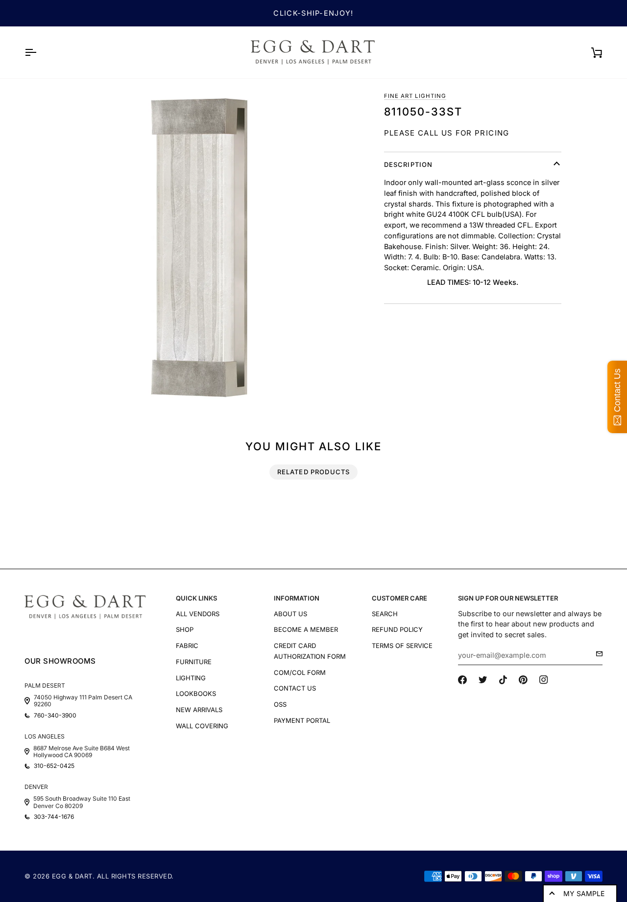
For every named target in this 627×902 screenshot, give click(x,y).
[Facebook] (462, 679)
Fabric (187, 645)
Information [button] (296, 598)
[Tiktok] (503, 679)
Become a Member (306, 629)
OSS (280, 704)
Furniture (194, 662)
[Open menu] (39, 52)
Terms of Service (402, 645)
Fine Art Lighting (415, 96)
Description (408, 164)
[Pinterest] (523, 679)
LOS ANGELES (44, 736)
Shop (184, 629)
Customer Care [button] (399, 598)
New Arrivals (199, 710)
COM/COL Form (300, 672)
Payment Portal (302, 720)
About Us (290, 614)
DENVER (36, 786)
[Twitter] (483, 679)
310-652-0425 (54, 766)
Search (385, 614)
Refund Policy (397, 629)
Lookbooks (196, 693)
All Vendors (197, 614)
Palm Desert (44, 685)
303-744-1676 (54, 816)
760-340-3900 (55, 715)
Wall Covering (202, 726)
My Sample (583, 893)
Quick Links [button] (196, 598)
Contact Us (295, 688)
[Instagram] (543, 679)
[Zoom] (202, 247)
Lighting (191, 678)
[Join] (596, 654)
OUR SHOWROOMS (60, 661)
